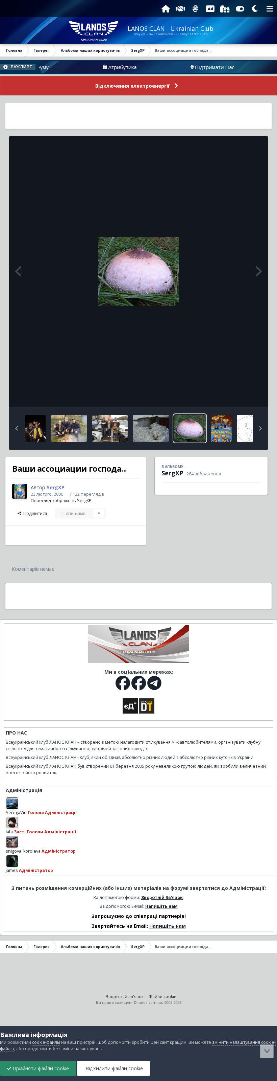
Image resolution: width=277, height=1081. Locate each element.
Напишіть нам (161, 906)
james (12, 870)
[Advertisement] (138, 116)
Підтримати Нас (198, 67)
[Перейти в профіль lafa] (12, 822)
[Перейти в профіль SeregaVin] (12, 803)
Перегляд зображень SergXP (61, 500)
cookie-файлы (46, 1042)
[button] (16, 428)
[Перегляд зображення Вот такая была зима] (151, 428)
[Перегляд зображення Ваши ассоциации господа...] (190, 428)
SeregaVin (16, 812)
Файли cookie (162, 996)
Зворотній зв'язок (125, 996)
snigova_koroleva (23, 851)
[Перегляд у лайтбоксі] (138, 271)
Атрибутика (106, 67)
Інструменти (239, 394)
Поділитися (34, 513)
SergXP (172, 473)
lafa (9, 832)
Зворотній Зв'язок (162, 897)
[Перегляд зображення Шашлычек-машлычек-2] (35, 428)
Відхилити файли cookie (113, 1068)
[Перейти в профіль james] (12, 861)
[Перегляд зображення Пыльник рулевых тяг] (247, 428)
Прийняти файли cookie (40, 1068)
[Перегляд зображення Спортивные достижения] (221, 428)
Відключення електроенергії (132, 86)
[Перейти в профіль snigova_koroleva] (12, 842)
